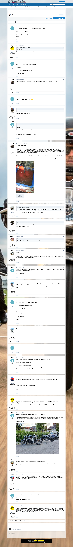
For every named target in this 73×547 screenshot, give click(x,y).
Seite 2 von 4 (25, 520)
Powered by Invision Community (36, 545)
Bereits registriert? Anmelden (53, 1)
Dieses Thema (60, 4)
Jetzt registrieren (62, 1)
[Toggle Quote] (17, 47)
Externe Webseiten (15, 4)
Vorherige (11, 520)
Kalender (12, 6)
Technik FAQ (53, 6)
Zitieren (19, 57)
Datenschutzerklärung (28, 6)
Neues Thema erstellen (48, 18)
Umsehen (10, 4)
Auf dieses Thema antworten (59, 18)
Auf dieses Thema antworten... (17, 529)
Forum (9, 6)
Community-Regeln (21, 6)
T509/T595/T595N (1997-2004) (22, 15)
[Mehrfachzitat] (17, 41)
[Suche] (64, 4)
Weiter (20, 520)
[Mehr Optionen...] (63, 25)
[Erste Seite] (9, 22)
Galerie (16, 6)
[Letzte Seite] (22, 22)
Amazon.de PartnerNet (23, 4)
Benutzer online (48, 6)
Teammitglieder (43, 6)
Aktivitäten (38, 6)
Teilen (57, 14)
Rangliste (34, 6)
